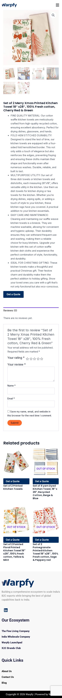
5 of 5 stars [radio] (41, 358)
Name (11, 385)
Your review (16, 364)
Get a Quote (13, 294)
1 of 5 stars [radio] (27, 358)
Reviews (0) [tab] (10, 310)
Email (11, 398)
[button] (57, 5)
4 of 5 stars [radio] (38, 358)
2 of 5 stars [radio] (31, 358)
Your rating (15, 357)
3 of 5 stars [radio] (34, 358)
